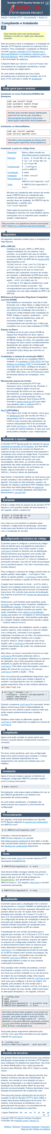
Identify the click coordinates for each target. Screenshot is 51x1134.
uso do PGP (20, 492)
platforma (23, 59)
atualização (37, 79)
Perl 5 (3, 410)
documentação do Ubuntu (29, 140)
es (30, 1112)
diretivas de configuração (16, 846)
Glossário (45, 1127)
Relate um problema (42, 1129)
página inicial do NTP (26, 401)
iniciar (19, 858)
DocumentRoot (8, 880)
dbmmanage (14, 416)
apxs (46, 413)
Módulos (7, 1127)
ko (43, 1112)
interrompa (35, 882)
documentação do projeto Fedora (23, 118)
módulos (17, 607)
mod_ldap (5, 687)
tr (48, 1115)
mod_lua (16, 687)
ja (39, 1112)
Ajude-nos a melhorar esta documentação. (27, 226)
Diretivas (16, 1127)
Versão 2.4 (43, 17)
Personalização (14, 179)
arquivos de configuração (36, 822)
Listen (5, 1023)
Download (12, 152)
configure (21, 426)
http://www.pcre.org (15, 307)
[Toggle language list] (3, 28)
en (25, 1112)
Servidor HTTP (15, 17)
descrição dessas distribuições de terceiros (25, 1095)
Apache (4, 17)
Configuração (14, 166)
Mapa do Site (26, 1129)
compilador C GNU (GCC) (29, 361)
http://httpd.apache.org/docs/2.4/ (15, 841)
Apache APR (43, 259)
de (21, 1112)
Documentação (30, 17)
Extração (11, 158)
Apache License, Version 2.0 (27, 1121)
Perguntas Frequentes (31, 1127)
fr (35, 1112)
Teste (10, 184)
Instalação (12, 175)
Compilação (13, 172)
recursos (5, 604)
